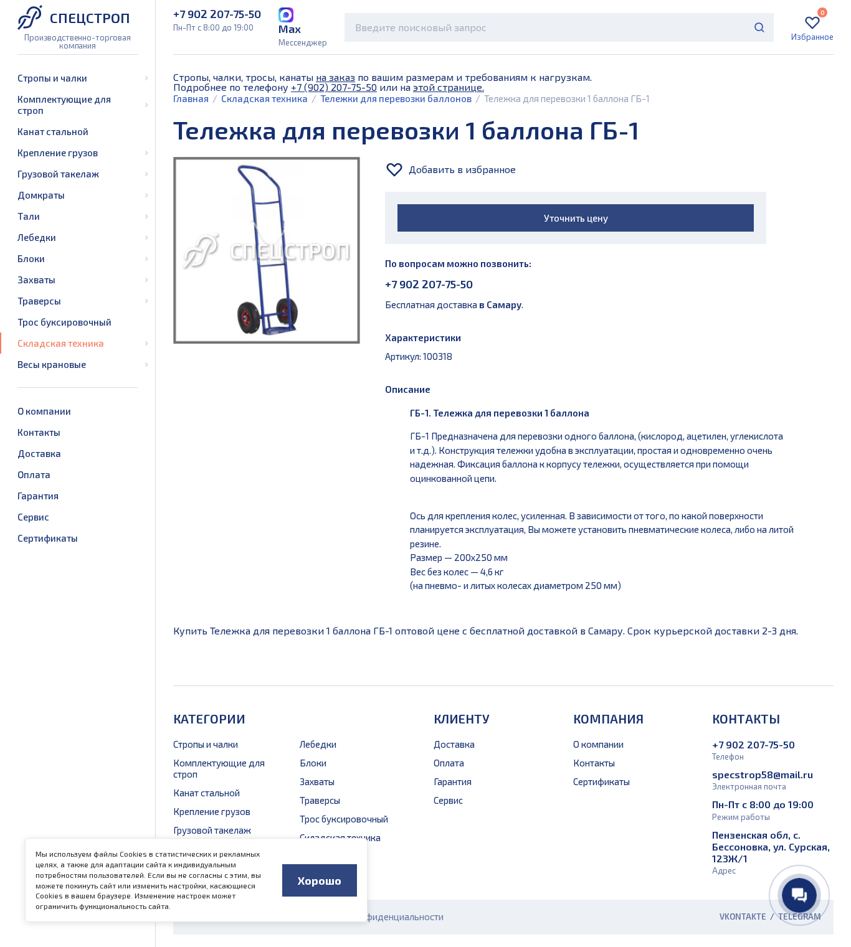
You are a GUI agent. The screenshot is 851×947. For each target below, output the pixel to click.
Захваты (36, 279)
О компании (44, 411)
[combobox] (559, 27)
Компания (608, 718)
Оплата (33, 474)
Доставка (39, 453)
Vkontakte (743, 916)
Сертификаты (47, 538)
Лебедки (36, 237)
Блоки (31, 258)
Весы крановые (51, 364)
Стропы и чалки (52, 77)
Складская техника (60, 343)
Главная (191, 98)
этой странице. (448, 87)
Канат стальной (52, 131)
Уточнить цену (576, 218)
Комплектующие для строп (64, 104)
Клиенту (462, 718)
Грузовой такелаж (58, 173)
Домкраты (41, 194)
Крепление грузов (57, 152)
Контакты (38, 432)
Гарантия (38, 495)
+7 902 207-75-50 (429, 284)
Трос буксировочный (64, 321)
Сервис (33, 516)
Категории (209, 718)
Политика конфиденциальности (375, 916)
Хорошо (319, 880)
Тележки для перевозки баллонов (396, 98)
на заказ (335, 77)
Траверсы (39, 300)
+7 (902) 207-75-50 (334, 87)
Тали (28, 216)
